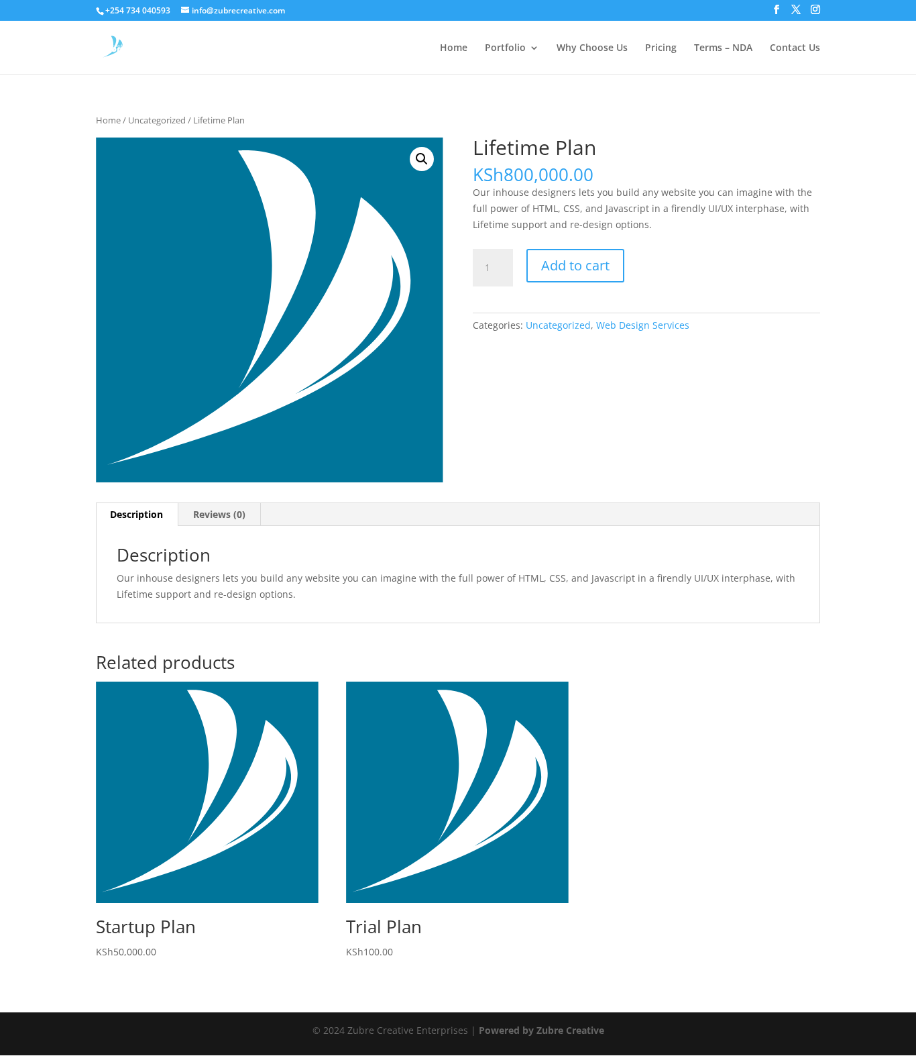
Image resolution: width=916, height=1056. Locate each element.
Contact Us (795, 48)
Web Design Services (642, 325)
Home (453, 48)
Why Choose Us (592, 48)
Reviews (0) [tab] (219, 514)
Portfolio (505, 48)
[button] (422, 159)
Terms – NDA (723, 48)
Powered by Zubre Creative (541, 1030)
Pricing (661, 48)
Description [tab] (136, 514)
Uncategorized (157, 120)
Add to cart (575, 265)
